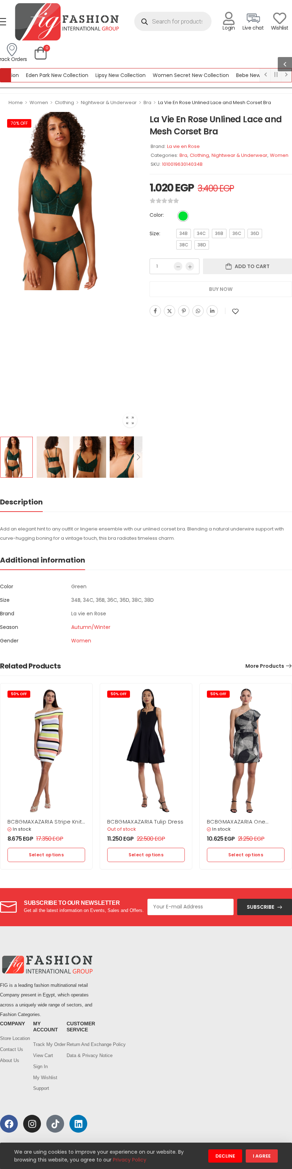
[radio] (183, 216)
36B (219, 233)
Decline (225, 1156)
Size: (155, 233)
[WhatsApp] (198, 311)
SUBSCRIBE (260, 907)
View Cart (43, 1055)
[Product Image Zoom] (130, 420)
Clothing (64, 102)
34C (201, 233)
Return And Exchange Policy (80, 1044)
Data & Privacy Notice (80, 1055)
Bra (147, 102)
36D (255, 233)
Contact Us (11, 1049)
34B (183, 233)
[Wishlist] (279, 18)
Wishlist (279, 27)
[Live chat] (253, 18)
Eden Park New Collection (42, 75)
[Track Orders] (11, 49)
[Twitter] (169, 311)
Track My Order (46, 1044)
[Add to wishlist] (235, 311)
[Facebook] (155, 311)
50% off (19, 694)
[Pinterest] (183, 311)
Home (16, 102)
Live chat (253, 27)
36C (237, 233)
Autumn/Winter (90, 627)
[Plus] (190, 266)
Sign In (40, 1066)
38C (183, 245)
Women (39, 102)
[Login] (228, 18)
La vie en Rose (183, 146)
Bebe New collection (246, 75)
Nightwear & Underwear (109, 102)
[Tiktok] (55, 1124)
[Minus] (178, 266)
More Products (264, 666)
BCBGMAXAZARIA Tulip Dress (145, 821)
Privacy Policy (129, 1159)
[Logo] (66, 21)
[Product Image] (71, 201)
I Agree (262, 1156)
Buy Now (221, 289)
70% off (19, 123)
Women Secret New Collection (176, 75)
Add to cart (252, 266)
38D (202, 245)
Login (229, 27)
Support (41, 1088)
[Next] (138, 457)
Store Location (13, 1038)
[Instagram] (32, 1124)
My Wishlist (45, 1077)
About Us (9, 1060)
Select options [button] (46, 855)
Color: (157, 215)
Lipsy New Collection (105, 75)
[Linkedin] (212, 311)
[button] (285, 64)
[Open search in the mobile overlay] (173, 21)
